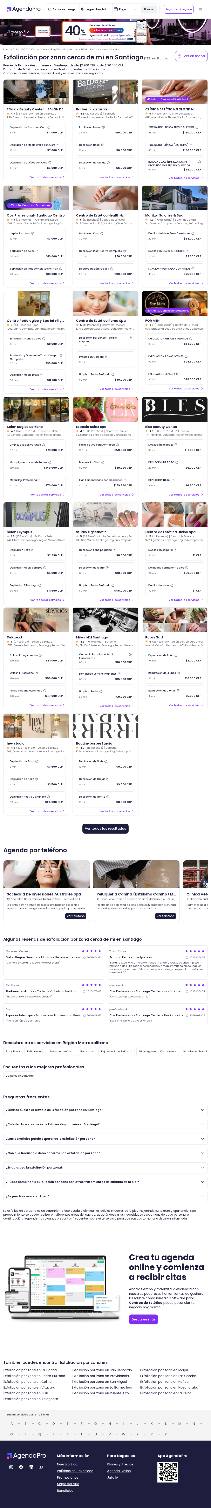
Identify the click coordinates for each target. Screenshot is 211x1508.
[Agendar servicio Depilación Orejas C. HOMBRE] (174, 254)
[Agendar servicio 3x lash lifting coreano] (36, 658)
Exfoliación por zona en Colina (27, 1381)
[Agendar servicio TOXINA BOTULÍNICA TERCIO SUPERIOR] (174, 130)
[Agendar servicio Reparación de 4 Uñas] (174, 675)
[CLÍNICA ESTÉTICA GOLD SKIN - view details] (174, 92)
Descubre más (143, 1319)
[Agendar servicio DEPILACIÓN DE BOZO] (174, 465)
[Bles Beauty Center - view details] (174, 409)
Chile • (17, 49)
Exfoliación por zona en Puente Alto (100, 1393)
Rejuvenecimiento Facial (116, 1051)
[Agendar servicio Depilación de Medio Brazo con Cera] (36, 147)
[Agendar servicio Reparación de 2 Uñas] (174, 693)
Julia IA (112, 1477)
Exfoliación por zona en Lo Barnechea (102, 1387)
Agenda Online (119, 1471)
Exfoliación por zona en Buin (25, 1393)
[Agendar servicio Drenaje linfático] (105, 465)
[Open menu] (200, 9)
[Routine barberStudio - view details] (105, 726)
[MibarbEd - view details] (105, 620)
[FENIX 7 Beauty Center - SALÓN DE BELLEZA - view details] (36, 92)
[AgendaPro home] (24, 9)
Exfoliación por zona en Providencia (100, 1376)
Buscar (149, 9)
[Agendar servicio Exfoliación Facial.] (105, 130)
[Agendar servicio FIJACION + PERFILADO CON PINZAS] (174, 271)
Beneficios (65, 1490)
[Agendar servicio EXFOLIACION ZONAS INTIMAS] (174, 359)
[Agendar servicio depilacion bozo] (36, 236)
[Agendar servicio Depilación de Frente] (105, 799)
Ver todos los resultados (105, 828)
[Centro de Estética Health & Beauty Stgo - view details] (105, 198)
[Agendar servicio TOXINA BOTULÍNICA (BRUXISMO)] (174, 147)
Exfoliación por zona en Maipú (164, 1370)
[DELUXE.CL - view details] (36, 620)
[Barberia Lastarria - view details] (105, 92)
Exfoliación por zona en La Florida (30, 1370)
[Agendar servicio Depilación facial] (174, 588)
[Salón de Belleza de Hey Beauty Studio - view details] (36, 726)
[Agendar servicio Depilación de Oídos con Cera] (36, 165)
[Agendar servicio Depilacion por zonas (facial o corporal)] (105, 342)
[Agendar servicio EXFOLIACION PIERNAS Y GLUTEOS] (174, 341)
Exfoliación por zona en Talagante (30, 1399)
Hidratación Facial (195, 1051)
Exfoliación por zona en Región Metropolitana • (50, 49)
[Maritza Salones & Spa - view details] (174, 198)
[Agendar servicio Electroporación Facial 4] (105, 271)
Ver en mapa (194, 56)
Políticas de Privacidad (75, 1471)
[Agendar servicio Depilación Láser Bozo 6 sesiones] (174, 236)
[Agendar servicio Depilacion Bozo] (36, 553)
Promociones (67, 1477)
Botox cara (87, 1051)
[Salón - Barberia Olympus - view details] (36, 514)
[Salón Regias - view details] (36, 409)
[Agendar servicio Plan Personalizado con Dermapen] (105, 483)
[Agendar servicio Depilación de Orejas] (105, 782)
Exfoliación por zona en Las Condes (168, 1376)
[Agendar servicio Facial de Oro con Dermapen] (105, 447)
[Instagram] (11, 1467)
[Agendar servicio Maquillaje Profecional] (36, 483)
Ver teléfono (76, 916)
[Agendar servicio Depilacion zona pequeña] (105, 553)
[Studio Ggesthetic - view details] (105, 514)
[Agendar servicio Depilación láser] (105, 236)
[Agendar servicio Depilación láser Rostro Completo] (105, 254)
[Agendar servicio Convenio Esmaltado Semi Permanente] (105, 658)
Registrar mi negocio (179, 9)
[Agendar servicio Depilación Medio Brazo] (36, 377)
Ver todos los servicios (45, 177)
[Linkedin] (30, 1467)
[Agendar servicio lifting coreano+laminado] (36, 693)
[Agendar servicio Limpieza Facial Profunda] (105, 377)
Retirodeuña (35, 1051)
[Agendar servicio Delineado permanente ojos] (174, 570)
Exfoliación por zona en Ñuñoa (164, 1381)
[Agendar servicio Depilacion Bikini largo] (36, 588)
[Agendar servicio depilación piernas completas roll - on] (36, 271)
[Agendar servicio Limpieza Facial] (105, 694)
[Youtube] (40, 1467)
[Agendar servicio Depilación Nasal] (105, 147)
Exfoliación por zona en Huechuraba (169, 1387)
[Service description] (48, 127)
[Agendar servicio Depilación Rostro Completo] (36, 799)
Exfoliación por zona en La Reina (165, 1393)
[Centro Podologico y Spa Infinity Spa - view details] (36, 303)
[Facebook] (21, 1467)
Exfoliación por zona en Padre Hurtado (34, 1376)
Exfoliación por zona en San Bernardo (102, 1370)
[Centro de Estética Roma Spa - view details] (105, 303)
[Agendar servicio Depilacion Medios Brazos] (36, 570)
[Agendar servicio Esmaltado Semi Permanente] (105, 676)
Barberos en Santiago (20, 1075)
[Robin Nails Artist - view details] (174, 620)
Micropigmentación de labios (157, 1051)
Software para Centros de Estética (161, 1300)
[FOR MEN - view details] (174, 303)
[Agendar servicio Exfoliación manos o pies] (36, 341)
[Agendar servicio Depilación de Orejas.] (105, 165)
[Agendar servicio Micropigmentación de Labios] (36, 465)
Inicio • (7, 49)
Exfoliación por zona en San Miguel (99, 1381)
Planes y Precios (120, 1464)
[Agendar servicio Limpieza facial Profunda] (36, 447)
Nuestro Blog (67, 1464)
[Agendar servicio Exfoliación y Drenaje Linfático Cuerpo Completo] (36, 359)
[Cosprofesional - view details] (36, 198)
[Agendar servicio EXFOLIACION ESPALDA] (174, 377)
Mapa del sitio (68, 1484)
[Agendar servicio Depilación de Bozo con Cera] (36, 130)
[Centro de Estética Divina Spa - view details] (174, 514)
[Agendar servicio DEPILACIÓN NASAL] (174, 483)
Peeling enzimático (61, 1051)
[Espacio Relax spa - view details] (105, 409)
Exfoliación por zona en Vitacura (29, 1387)
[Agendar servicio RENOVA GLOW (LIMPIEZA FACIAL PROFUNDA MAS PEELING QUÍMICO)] (174, 166)
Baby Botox (13, 1051)
